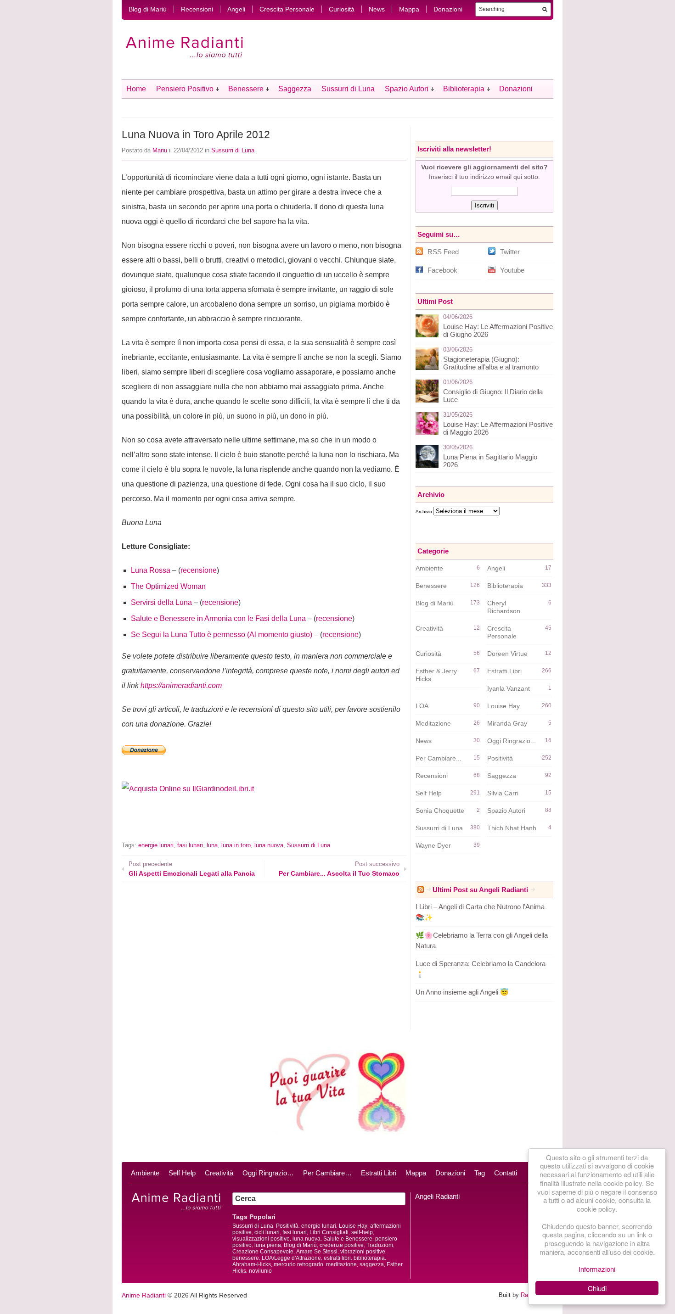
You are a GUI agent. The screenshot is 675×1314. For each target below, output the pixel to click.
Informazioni (597, 1269)
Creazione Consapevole (262, 1251)
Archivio (424, 511)
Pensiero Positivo (185, 89)
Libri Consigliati (329, 1232)
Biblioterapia (463, 89)
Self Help (429, 793)
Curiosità (341, 9)
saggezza (372, 1264)
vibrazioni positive (362, 1251)
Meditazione (433, 723)
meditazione (341, 1264)
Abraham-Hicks (251, 1264)
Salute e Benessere (347, 1239)
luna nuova (268, 845)
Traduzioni (379, 1245)
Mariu (159, 150)
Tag (479, 1173)
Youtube (512, 270)
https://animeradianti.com (181, 685)
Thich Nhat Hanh (511, 828)
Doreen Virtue (507, 653)
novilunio (260, 1271)
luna (212, 845)
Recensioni (197, 9)
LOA (422, 706)
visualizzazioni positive (261, 1239)
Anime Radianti (144, 1295)
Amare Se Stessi (317, 1251)
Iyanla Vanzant (508, 688)
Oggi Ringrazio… (268, 1173)
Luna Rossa (150, 570)
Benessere (246, 89)
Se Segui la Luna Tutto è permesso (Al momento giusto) (221, 634)
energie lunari (156, 845)
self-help (362, 1232)
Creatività (429, 628)
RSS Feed (443, 252)
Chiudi (597, 1288)
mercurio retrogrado (298, 1264)
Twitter (510, 252)
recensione (198, 570)
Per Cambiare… (327, 1173)
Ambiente (429, 568)
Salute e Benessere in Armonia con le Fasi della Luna (218, 618)
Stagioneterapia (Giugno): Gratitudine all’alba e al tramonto (491, 363)
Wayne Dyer (433, 845)
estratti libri (337, 1258)
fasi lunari (190, 845)
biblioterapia (369, 1258)
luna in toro (236, 845)
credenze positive (342, 1245)
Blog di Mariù (148, 9)
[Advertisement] (229, 824)
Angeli (236, 9)
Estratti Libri (504, 671)
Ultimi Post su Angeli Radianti (480, 890)
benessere (245, 1258)
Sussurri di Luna (348, 89)
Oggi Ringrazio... (511, 740)
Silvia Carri (502, 793)
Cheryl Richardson (503, 607)
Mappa (409, 9)
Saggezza (294, 89)
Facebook (442, 270)
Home (136, 89)
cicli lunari (267, 1232)
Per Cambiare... (438, 758)
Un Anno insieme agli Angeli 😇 (462, 992)
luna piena (267, 1245)
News (377, 9)
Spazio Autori (406, 89)
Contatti (505, 1173)
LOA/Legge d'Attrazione (291, 1258)
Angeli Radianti (437, 1196)
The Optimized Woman (168, 586)
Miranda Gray (507, 723)
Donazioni (447, 9)
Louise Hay (503, 706)
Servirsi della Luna (161, 602)
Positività (500, 758)
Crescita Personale (287, 9)
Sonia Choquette (440, 810)
